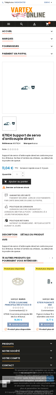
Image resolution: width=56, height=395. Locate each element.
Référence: (7, 143)
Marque (28, 143)
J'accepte (5, 382)
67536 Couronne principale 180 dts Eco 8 (18, 303)
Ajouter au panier (16, 181)
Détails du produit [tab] (32, 234)
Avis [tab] (4, 239)
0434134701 (19, 2)
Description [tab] (9, 234)
